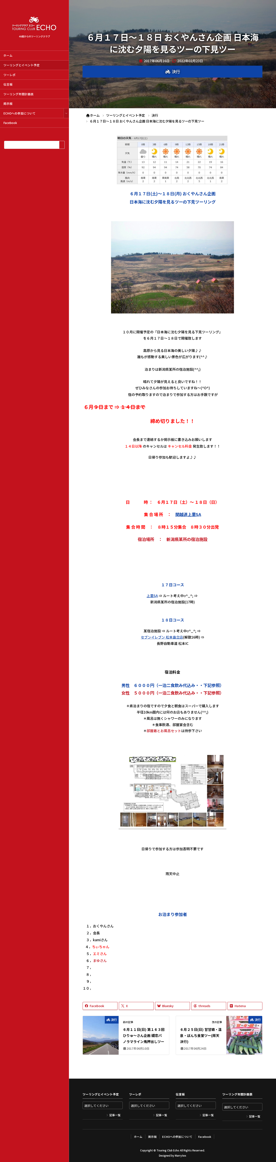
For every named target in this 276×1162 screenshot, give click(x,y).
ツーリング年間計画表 (18, 94)
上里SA (152, 595)
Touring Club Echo (168, 1150)
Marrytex (180, 1155)
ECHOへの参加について (19, 113)
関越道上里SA (188, 514)
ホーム (8, 55)
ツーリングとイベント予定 (21, 65)
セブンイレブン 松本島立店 (162, 637)
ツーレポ (9, 75)
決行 (176, 71)
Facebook (10, 123)
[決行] (101, 1031)
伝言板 (8, 84)
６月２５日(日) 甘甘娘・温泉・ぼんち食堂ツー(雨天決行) (201, 1035)
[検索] (61, 145)
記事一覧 (115, 1115)
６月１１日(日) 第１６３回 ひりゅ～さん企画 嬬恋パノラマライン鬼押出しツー (144, 1035)
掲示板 (8, 103)
